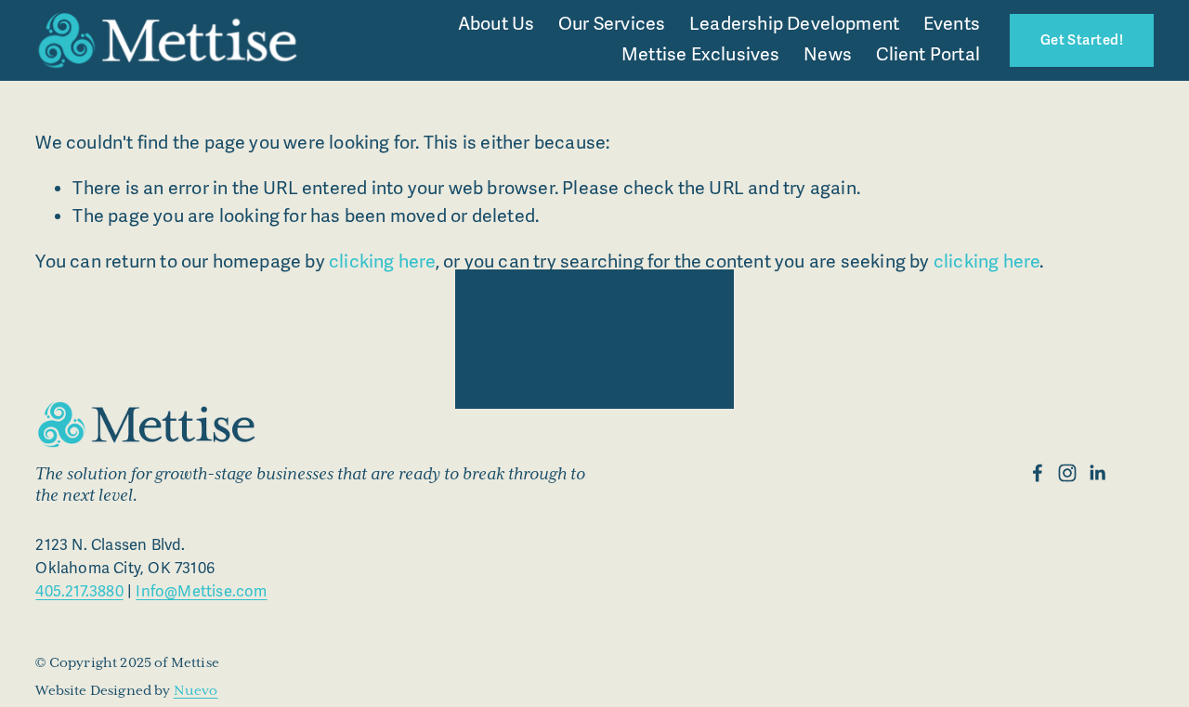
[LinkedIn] (1097, 473)
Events (951, 24)
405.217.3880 (79, 592)
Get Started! (1081, 40)
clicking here (382, 262)
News (828, 55)
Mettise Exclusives (700, 55)
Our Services (611, 24)
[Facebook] (1037, 473)
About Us (496, 24)
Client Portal (928, 55)
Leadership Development (794, 24)
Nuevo (196, 691)
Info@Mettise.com (201, 592)
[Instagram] (1067, 473)
